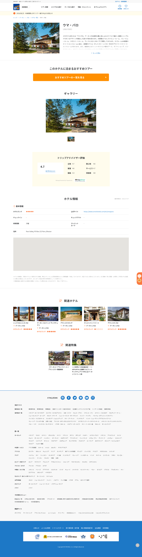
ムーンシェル (52, 513)
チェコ (30, 438)
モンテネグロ (73, 441)
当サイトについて (114, 499)
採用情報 (106, 528)
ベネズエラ (48, 472)
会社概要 (98, 528)
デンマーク (102, 438)
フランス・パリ (88, 413)
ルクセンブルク (94, 435)
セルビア (31, 444)
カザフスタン (93, 462)
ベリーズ (38, 469)
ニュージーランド (44, 484)
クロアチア (54, 441)
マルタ (38, 435)
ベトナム (31, 455)
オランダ (78, 435)
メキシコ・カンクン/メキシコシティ (111, 421)
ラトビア (31, 441)
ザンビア (79, 451)
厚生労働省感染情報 (101, 499)
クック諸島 (64, 480)
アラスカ (38, 466)
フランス (65, 435)
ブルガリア (82, 441)
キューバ (67, 469)
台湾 (57, 458)
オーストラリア (106, 424)
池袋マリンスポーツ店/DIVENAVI (61, 409)
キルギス (84, 462)
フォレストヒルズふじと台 (85, 513)
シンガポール (84, 455)
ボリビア (99, 469)
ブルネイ (46, 458)
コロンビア (40, 472)
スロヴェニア (63, 441)
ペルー (93, 469)
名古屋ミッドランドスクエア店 (81, 409)
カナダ (44, 466)
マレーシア (75, 455)
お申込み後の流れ (30, 499)
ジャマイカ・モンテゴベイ (45, 424)
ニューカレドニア (39, 480)
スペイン (44, 435)
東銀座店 (47, 409)
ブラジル (106, 469)
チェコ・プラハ (77, 413)
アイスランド (74, 438)
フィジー (49, 480)
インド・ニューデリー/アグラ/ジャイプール (98, 418)
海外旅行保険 (41, 499)
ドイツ (59, 435)
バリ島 (59, 455)
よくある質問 (45, 528)
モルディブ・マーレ (114, 413)
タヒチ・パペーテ (52, 416)
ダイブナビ (18, 513)
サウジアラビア (62, 447)
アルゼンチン (115, 469)
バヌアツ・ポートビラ (73, 424)
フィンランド (83, 438)
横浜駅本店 (32, 409)
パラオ (71, 480)
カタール (40, 447)
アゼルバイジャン (56, 462)
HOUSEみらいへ (71, 513)
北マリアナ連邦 (85, 480)
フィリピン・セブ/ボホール (36, 418)
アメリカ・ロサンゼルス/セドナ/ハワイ (65, 421)
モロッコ (97, 424)
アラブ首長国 (32, 447)
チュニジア (46, 451)
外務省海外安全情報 (87, 499)
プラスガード (51, 499)
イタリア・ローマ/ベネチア (36, 413)
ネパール (98, 455)
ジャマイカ (75, 469)
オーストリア (38, 438)
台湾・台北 (49, 421)
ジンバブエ (87, 451)
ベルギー (85, 435)
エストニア (118, 438)
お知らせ (36, 528)
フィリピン (43, 455)
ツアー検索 (44, 7)
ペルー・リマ (32, 424)
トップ (15, 17)
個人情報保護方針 (87, 528)
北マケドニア (99, 441)
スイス (119, 435)
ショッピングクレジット (103, 513)
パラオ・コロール (60, 424)
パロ (28, 17)
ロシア (30, 462)
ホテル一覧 (34, 17)
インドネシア (80, 418)
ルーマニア (90, 441)
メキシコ (31, 469)
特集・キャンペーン (84, 7)
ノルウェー (110, 438)
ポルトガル (52, 435)
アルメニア (46, 462)
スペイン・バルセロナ (101, 413)
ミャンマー (32, 458)
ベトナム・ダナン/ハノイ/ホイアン (103, 416)
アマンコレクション (40, 513)
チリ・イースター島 (87, 424)
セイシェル (49, 476)
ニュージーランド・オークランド (68, 416)
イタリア (31, 435)
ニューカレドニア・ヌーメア (37, 416)
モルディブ (32, 476)
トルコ (47, 447)
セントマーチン (84, 469)
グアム (76, 480)
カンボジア (52, 455)
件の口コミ (50, 171)
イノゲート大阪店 (97, 409)
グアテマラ (46, 469)
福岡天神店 (107, 409)
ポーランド (55, 438)
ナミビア (95, 451)
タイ (37, 455)
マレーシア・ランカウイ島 (36, 421)
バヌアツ (56, 480)
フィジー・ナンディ (85, 416)
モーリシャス (40, 476)
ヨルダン (53, 447)
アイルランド (111, 435)
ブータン (21, 17)
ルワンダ (111, 451)
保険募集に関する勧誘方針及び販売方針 (68, 499)
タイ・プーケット (70, 418)
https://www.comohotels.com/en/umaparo (99, 212)
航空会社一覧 (18, 499)
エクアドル (32, 472)
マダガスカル (103, 451)
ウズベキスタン (75, 462)
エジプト (31, 451)
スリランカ (106, 455)
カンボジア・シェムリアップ (54, 418)
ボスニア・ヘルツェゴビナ (112, 441)
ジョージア (66, 462)
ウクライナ (38, 462)
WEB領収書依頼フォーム (22, 502)
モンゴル (119, 455)
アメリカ (31, 466)
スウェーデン (93, 438)
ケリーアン (61, 513)
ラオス (113, 455)
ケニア (53, 451)
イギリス (103, 435)
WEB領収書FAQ (35, 502)
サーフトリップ (27, 513)
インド (92, 455)
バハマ (61, 469)
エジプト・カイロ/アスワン (54, 413)
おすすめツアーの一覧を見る (70, 77)
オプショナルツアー (100, 7)
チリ (122, 469)
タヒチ (30, 480)
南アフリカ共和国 (70, 451)
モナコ (71, 435)
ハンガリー (47, 438)
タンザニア (60, 451)
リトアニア (39, 441)
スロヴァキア (64, 438)
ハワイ (30, 488)
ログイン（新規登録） (121, 1)
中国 (52, 458)
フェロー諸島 (39, 444)
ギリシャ (46, 441)
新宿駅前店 (40, 409)
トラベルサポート (58, 528)
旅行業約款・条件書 (72, 528)
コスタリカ (54, 469)
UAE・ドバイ (67, 413)
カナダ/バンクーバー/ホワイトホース (88, 421)
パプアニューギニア (57, 484)
